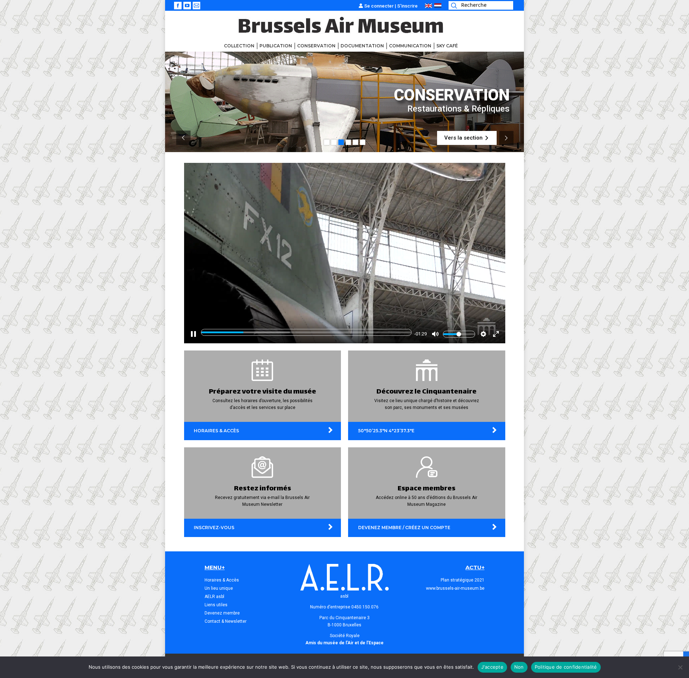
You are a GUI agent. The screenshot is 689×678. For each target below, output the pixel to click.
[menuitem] (239, 46)
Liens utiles (216, 604)
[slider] (306, 332)
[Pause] (193, 334)
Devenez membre (222, 613)
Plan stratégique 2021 (462, 580)
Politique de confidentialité (566, 667)
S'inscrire (407, 6)
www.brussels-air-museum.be (455, 588)
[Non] (680, 667)
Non (519, 667)
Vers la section (466, 138)
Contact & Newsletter (226, 621)
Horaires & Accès (222, 580)
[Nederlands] (437, 6)
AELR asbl (214, 596)
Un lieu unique (219, 588)
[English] (428, 6)
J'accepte (492, 667)
